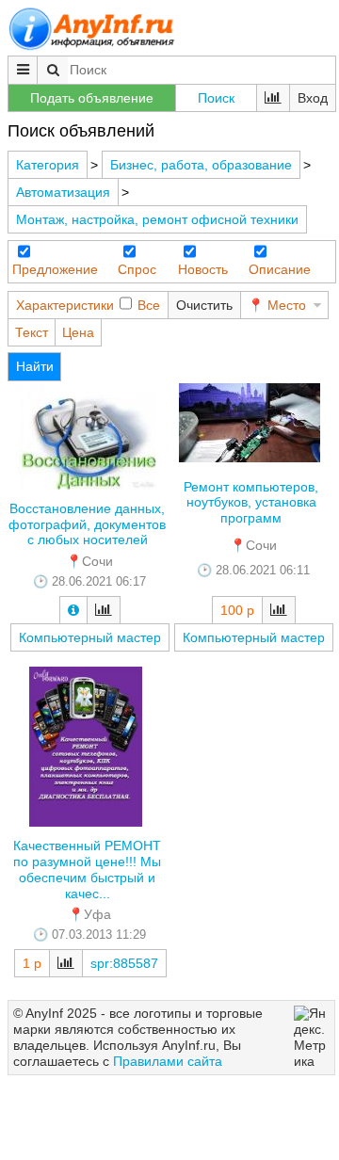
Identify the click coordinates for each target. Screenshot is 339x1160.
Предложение (55, 269)
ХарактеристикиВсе (88, 305)
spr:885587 (124, 963)
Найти (35, 366)
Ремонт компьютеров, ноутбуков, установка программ (251, 502)
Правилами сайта (167, 1061)
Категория (47, 164)
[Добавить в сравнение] (104, 610)
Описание (280, 269)
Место (286, 305)
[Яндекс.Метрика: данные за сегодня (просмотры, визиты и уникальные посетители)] (312, 1037)
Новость (203, 269)
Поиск (216, 97)
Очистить (204, 305)
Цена (78, 332)
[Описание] (73, 610)
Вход (313, 97)
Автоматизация (63, 192)
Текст (31, 332)
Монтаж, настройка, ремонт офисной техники (157, 219)
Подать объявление (91, 97)
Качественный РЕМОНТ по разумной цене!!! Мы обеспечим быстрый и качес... (87, 869)
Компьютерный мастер (90, 637)
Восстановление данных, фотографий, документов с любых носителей (87, 524)
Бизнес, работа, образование (201, 164)
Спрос (137, 269)
